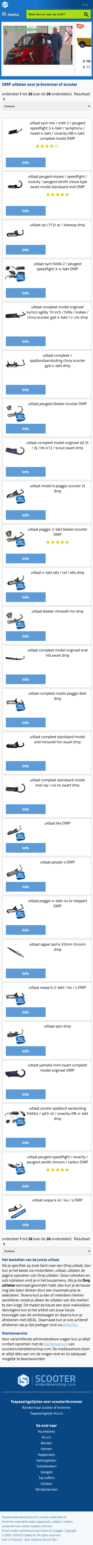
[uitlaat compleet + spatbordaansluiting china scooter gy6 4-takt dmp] (15, 372)
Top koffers (46, 1477)
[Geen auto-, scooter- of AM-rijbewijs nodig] (37, 65)
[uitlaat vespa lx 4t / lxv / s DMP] (15, 1217)
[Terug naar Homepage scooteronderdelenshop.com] (46, 1382)
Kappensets (46, 1454)
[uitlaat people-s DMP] (15, 879)
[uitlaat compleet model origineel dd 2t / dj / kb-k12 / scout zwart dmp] (15, 460)
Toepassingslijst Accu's (46, 1413)
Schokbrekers (46, 1466)
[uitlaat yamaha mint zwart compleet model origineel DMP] (15, 1082)
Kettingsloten (46, 1460)
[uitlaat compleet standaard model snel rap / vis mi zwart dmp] (15, 797)
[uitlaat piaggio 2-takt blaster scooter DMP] (15, 546)
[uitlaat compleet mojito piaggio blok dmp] (15, 710)
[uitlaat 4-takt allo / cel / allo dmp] (15, 589)
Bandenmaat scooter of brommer (46, 1407)
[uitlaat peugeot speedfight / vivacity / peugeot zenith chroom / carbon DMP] (15, 1174)
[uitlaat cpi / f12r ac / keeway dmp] (15, 242)
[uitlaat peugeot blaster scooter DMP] (15, 421)
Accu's (46, 1437)
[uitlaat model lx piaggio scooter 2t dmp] (15, 503)
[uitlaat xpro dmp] (15, 1043)
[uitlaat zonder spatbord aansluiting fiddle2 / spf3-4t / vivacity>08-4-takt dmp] (15, 1125)
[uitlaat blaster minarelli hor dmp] (15, 628)
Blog (85, 4)
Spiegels (46, 1471)
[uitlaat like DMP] (15, 840)
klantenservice (56, 1344)
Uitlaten (46, 1483)
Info (25, 162)
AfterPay (70, 1325)
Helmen (46, 1448)
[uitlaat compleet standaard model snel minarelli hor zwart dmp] (15, 754)
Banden (46, 1442)
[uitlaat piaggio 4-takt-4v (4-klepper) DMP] (15, 918)
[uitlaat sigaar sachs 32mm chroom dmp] (15, 961)
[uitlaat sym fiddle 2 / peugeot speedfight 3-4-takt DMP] (15, 281)
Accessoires (46, 1431)
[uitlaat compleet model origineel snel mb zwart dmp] (15, 667)
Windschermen (46, 1489)
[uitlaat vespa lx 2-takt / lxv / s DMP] (15, 1004)
